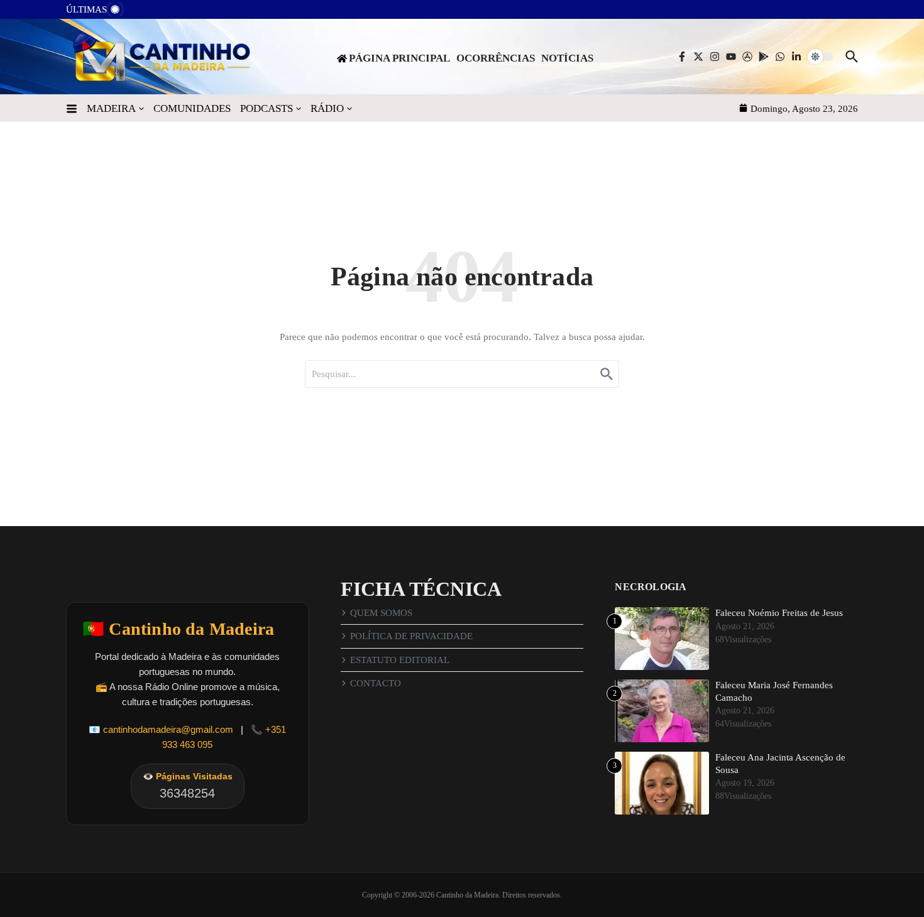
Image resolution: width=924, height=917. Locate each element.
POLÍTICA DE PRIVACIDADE (411, 636)
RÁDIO (327, 108)
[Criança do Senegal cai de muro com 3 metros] (142, 13)
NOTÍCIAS (567, 58)
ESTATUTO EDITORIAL (399, 660)
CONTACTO (375, 683)
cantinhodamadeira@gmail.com (168, 729)
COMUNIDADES (192, 108)
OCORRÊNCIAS (495, 58)
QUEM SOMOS (381, 613)
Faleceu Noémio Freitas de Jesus (779, 613)
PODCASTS (266, 108)
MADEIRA (111, 108)
